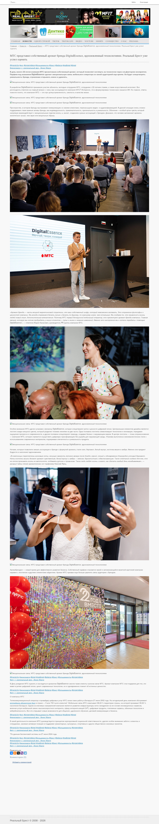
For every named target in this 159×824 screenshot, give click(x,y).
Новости (23, 46)
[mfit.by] (97, 22)
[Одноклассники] (14, 753)
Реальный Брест (35, 46)
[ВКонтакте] (11, 753)
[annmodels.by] (132, 22)
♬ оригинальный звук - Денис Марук (36, 68)
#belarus (58, 65)
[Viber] (21, 753)
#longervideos (29, 65)
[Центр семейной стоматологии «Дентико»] (52, 37)
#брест (52, 65)
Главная (13, 46)
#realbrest (67, 65)
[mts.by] (24, 37)
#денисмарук (15, 68)
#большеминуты (42, 65)
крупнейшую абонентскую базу (22, 703)
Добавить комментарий (21, 762)
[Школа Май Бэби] (79, 37)
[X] (18, 753)
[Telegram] (25, 753)
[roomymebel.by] (61, 22)
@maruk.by (14, 65)
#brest (73, 65)
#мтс (21, 65)
